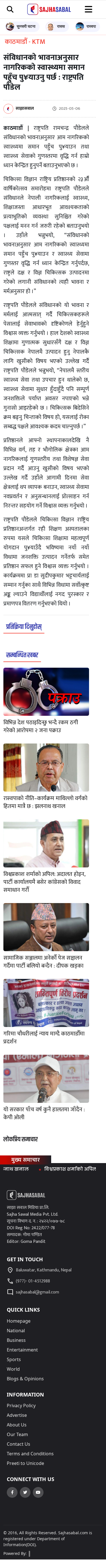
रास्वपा (91, 26)
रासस (61, 26)
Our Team (17, 1434)
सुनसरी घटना (26, 26)
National (16, 1330)
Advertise (17, 1415)
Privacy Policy (21, 1405)
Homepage (19, 1321)
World (13, 1369)
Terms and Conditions (30, 1454)
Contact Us (18, 1444)
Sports (14, 1359)
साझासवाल (25, 109)
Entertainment (22, 1350)
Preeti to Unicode (25, 1463)
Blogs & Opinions (25, 1379)
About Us (17, 1425)
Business (16, 1340)
